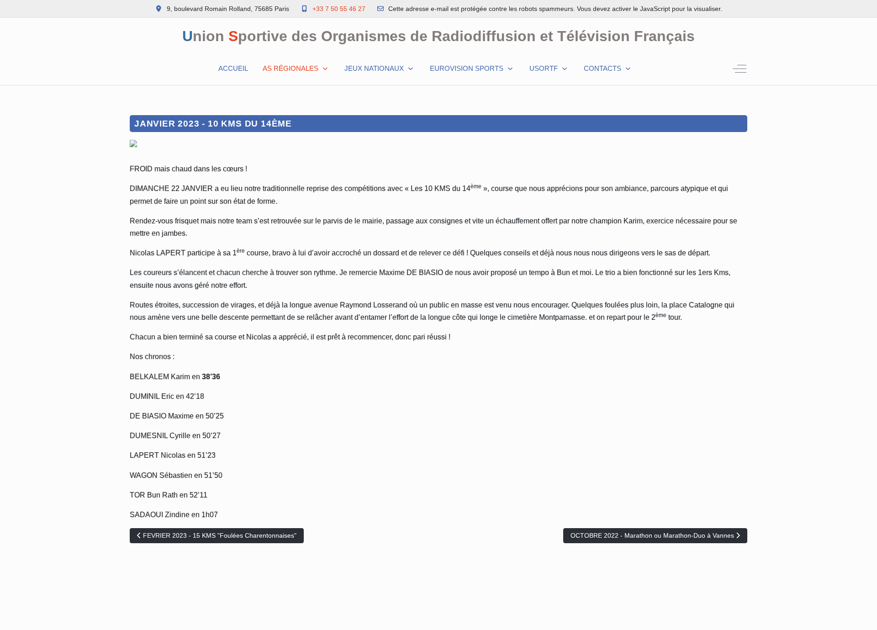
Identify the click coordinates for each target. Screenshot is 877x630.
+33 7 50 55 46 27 (338, 8)
